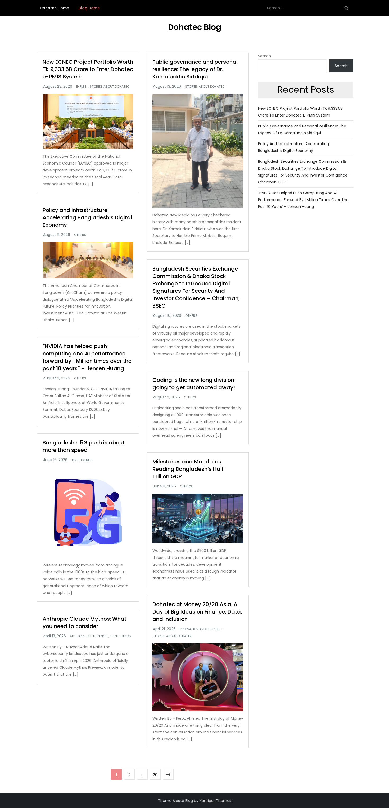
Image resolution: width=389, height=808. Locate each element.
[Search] (346, 8)
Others (80, 235)
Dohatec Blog (194, 27)
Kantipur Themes (215, 800)
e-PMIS (81, 87)
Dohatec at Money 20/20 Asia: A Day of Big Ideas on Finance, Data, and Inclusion (197, 612)
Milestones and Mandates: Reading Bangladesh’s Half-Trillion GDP (189, 469)
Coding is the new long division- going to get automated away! (194, 383)
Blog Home (89, 8)
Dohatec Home (54, 8)
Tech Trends (81, 460)
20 (157, 774)
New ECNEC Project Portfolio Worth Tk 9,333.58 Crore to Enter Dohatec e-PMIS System (88, 69)
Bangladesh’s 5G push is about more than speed (84, 446)
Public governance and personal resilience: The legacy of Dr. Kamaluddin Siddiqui (195, 69)
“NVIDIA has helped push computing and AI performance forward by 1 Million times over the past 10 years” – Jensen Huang (87, 357)
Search (264, 56)
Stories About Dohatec (110, 87)
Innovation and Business (200, 629)
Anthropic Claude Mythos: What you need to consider (84, 622)
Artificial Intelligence (88, 636)
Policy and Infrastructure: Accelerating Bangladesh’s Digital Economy (87, 217)
